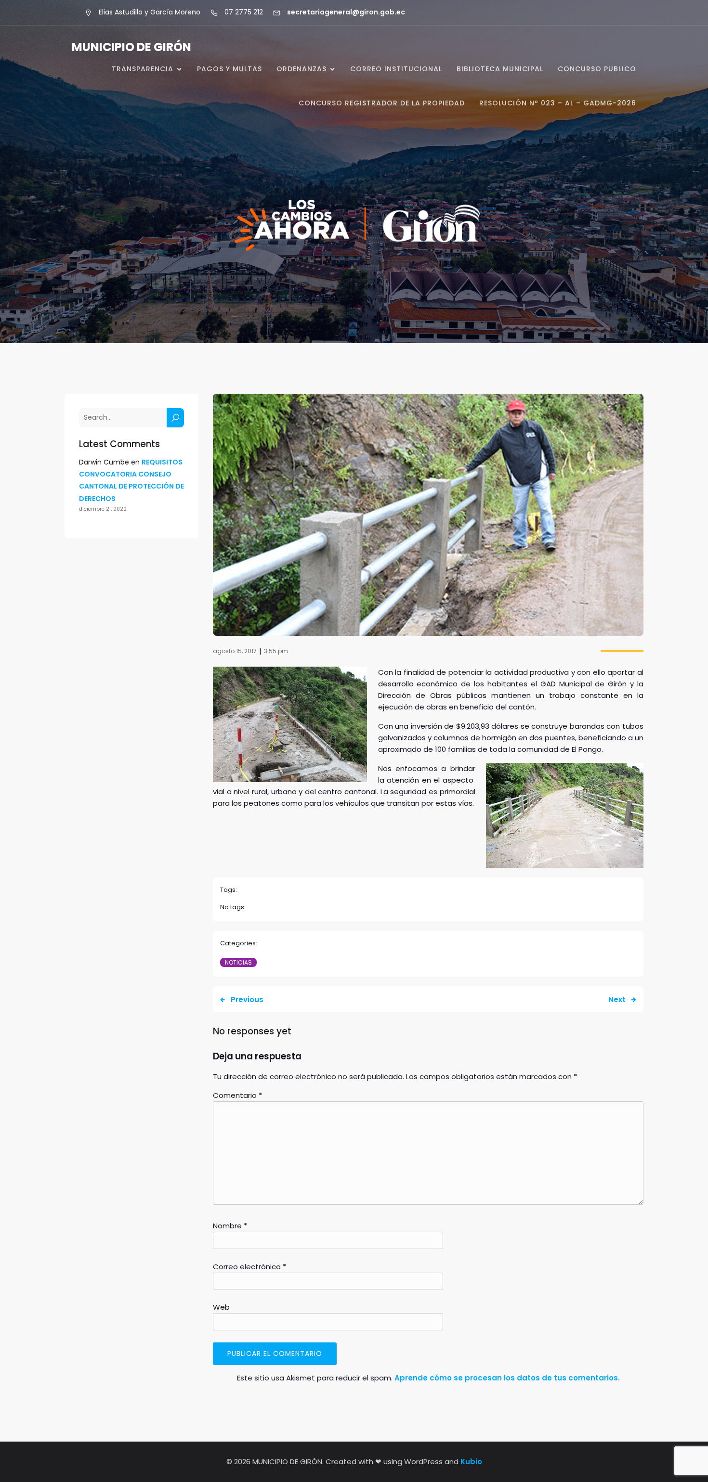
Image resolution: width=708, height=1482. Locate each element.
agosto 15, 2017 (235, 651)
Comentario (237, 1095)
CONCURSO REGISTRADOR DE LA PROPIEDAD (382, 103)
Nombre (230, 1226)
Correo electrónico (249, 1267)
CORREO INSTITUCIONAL (396, 69)
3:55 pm (276, 651)
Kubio (471, 1461)
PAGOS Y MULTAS (229, 69)
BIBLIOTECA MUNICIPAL (500, 69)
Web (221, 1307)
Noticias (238, 962)
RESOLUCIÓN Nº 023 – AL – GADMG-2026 (557, 103)
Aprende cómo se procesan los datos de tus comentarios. (507, 1378)
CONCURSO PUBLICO (597, 69)
